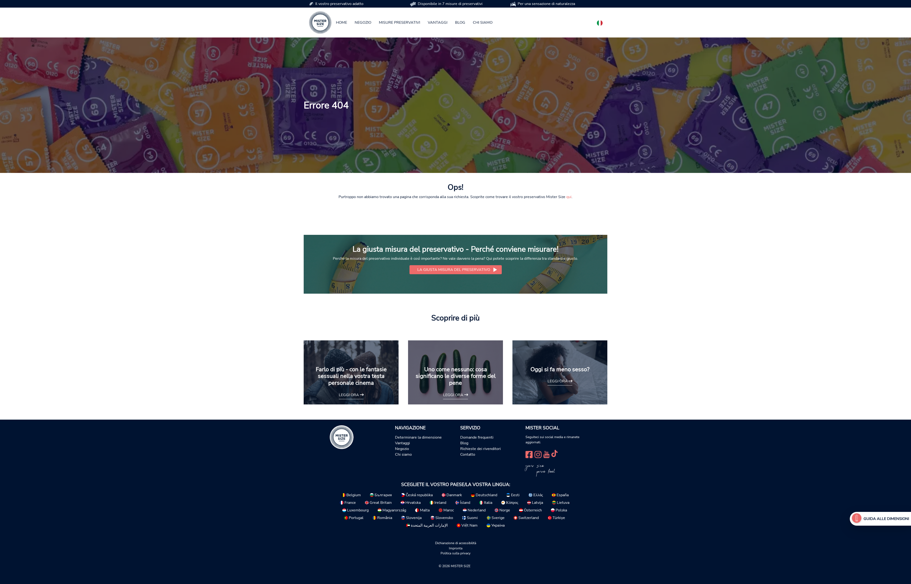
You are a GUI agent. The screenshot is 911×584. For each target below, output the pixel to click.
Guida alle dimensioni (886, 518)
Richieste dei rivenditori (480, 448)
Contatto (467, 454)
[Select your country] (600, 22)
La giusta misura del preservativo (453, 269)
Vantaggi (437, 22)
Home (341, 22)
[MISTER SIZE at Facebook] (529, 454)
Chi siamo (483, 22)
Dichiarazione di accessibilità (455, 543)
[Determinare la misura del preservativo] (857, 519)
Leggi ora (349, 395)
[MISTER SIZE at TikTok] (554, 454)
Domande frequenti (476, 437)
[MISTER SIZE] (341, 437)
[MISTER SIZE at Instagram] (538, 454)
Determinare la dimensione (418, 437)
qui (569, 196)
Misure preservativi (399, 22)
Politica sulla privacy (455, 553)
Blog (460, 22)
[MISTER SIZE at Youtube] (546, 454)
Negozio (363, 22)
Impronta (455, 548)
